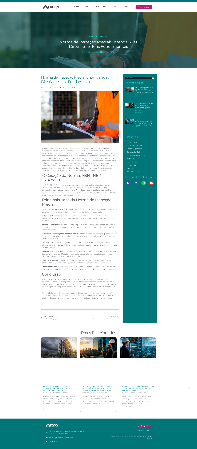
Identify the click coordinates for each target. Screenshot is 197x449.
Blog (116, 6)
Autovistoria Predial (134, 145)
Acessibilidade (133, 142)
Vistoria (130, 168)
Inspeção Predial (98, 36)
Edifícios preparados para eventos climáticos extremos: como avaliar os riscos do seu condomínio (144, 89)
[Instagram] (141, 426)
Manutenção (132, 162)
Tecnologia (131, 165)
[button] (128, 183)
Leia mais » (46, 410)
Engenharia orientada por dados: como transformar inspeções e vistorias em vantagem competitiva (144, 122)
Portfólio (106, 6)
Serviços (95, 6)
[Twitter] (150, 426)
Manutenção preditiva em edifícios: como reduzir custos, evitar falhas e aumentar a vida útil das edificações (144, 107)
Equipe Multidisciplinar (136, 155)
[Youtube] (147, 426)
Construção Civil (133, 152)
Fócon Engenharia (134, 149)
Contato (125, 6)
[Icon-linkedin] (138, 426)
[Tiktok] (144, 426)
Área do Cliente (133, 172)
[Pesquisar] (153, 78)
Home (76, 6)
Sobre (86, 6)
